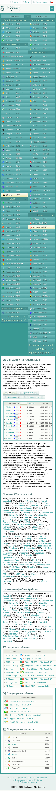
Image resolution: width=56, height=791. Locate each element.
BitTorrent (9, 77)
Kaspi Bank (10, 231)
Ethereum (9, 105)
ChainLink (9, 85)
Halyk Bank (37, 251)
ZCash (8, 195)
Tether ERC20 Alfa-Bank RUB (38, 662)
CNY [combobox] (18, 40)
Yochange (10, 407)
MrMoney (10, 662)
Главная (15, 2)
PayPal (35, 32)
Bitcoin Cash (10, 69)
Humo (8, 223)
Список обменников (38, 778)
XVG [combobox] (18, 190)
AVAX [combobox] (18, 52)
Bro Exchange (12, 413)
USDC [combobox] (18, 182)
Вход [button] (27, 2)
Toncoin (8, 166)
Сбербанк (7, 565)
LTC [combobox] (17, 117)
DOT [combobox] (18, 129)
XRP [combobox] (18, 142)
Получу (31, 403)
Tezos (8, 162)
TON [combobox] (18, 166)
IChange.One (11, 655)
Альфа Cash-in (38, 223)
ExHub (9, 429)
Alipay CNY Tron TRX (35, 655)
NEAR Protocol (11, 125)
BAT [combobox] (17, 56)
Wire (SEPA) (8, 576)
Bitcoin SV (9, 73)
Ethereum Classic (12, 109)
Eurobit (9, 423)
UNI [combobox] (17, 178)
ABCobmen (11, 420)
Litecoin (8, 117)
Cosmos (9, 89)
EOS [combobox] (45, 113)
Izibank (8, 227)
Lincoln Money (12, 665)
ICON (7, 113)
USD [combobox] (18, 28)
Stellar (8, 154)
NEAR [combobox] (18, 125)
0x (6, 48)
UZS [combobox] (18, 223)
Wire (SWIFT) (11, 312)
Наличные (7, 581)
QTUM (8, 138)
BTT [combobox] (18, 77)
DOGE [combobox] (18, 101)
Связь (39, 780)
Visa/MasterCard (12, 296)
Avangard (9, 215)
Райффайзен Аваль (14, 264)
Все (10, 393)
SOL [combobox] (18, 150)
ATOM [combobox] (18, 89)
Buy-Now (10, 669)
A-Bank (8, 203)
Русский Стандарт (13, 276)
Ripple (8, 142)
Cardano (9, 81)
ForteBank (36, 243)
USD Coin (9, 182)
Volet (7, 36)
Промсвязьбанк (12, 255)
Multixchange (11, 417)
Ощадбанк (10, 243)
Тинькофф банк (12, 284)
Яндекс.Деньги (25, 508)
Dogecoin (9, 101)
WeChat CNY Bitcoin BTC (37, 682)
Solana (8, 150)
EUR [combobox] (45, 36)
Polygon (8, 134)
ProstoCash (11, 659)
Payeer (8, 32)
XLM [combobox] (18, 154)
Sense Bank (10, 280)
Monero (8, 121)
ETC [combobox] (18, 109)
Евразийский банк (40, 239)
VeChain (9, 186)
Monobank (9, 235)
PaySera (36, 36)
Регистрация (41, 2)
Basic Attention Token (14, 56)
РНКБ (7, 268)
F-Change (10, 679)
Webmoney (19, 506)
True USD (9, 174)
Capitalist (9, 24)
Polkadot (9, 130)
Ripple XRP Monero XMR (37, 686)
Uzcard (8, 292)
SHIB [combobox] (18, 146)
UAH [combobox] (18, 202)
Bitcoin (8, 64)
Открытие (9, 239)
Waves (44, 581)
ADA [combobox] (18, 81)
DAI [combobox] (17, 93)
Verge (8, 191)
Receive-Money (12, 672)
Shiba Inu (9, 146)
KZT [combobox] (18, 231)
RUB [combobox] (18, 24)
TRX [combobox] (18, 170)
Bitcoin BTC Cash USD (35, 672)
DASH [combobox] (18, 97)
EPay (7, 28)
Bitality (9, 435)
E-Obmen (10, 432)
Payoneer (35, 574)
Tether (8, 158)
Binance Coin (11, 60)
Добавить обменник (28, 782)
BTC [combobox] (18, 64)
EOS (34, 113)
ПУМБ (8, 260)
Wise (34, 48)
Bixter (8, 410)
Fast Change (11, 426)
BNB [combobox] (18, 60)
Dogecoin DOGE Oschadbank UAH (25, 715)
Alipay (8, 211)
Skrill (35, 503)
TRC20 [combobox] (19, 158)
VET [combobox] (18, 186)
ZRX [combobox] (18, 48)
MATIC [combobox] (19, 133)
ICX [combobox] (17, 113)
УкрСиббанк (10, 288)
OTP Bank (9, 247)
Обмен (23, 778)
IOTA (34, 130)
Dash (7, 97)
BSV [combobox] (18, 72)
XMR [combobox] (18, 121)
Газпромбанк (11, 219)
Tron (7, 170)
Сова (8, 439)
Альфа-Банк (10, 207)
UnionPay (36, 325)
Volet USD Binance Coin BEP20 (39, 676)
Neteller (30, 501)
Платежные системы (24, 780)
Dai (6, 93)
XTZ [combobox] (18, 162)
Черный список (34, 397)
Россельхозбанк (12, 272)
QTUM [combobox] (18, 138)
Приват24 (9, 251)
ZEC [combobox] (18, 195)
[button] (17, 407)
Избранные (13, 397)
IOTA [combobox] (45, 129)
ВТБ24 (8, 300)
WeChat (8, 40)
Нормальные (28, 393)
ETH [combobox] (18, 105)
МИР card (9, 304)
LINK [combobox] (18, 85)
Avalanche (9, 52)
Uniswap (9, 178)
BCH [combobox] (18, 68)
